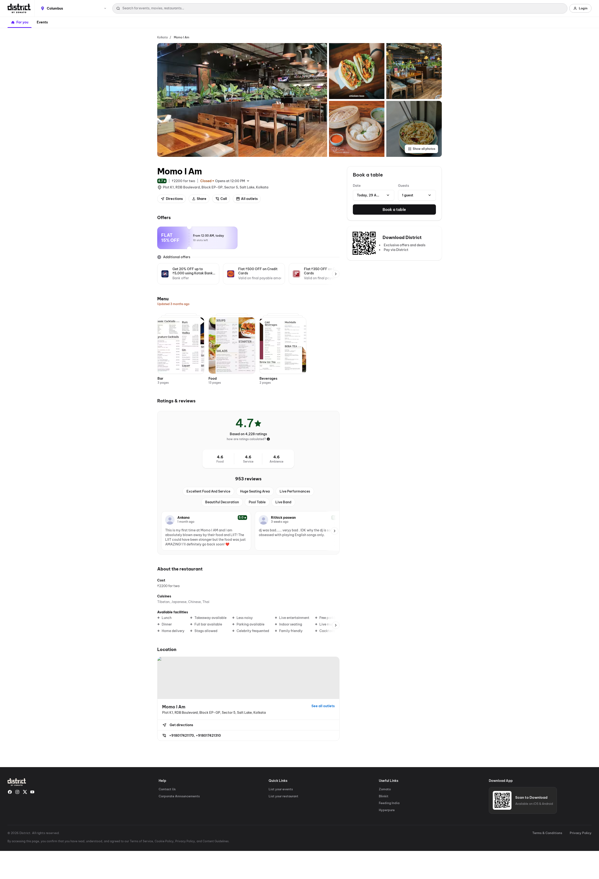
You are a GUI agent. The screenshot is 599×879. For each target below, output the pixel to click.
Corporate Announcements (179, 796)
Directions (174, 199)
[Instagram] (17, 792)
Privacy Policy (581, 833)
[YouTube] (32, 792)
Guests (403, 186)
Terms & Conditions (547, 833)
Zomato (385, 789)
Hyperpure (387, 810)
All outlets (249, 199)
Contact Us (167, 789)
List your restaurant (283, 796)
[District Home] (19, 8)
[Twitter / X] (24, 792)
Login (583, 8)
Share (201, 199)
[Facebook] (9, 792)
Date (357, 186)
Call (223, 199)
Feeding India (389, 803)
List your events (281, 789)
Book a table (394, 209)
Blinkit (383, 796)
